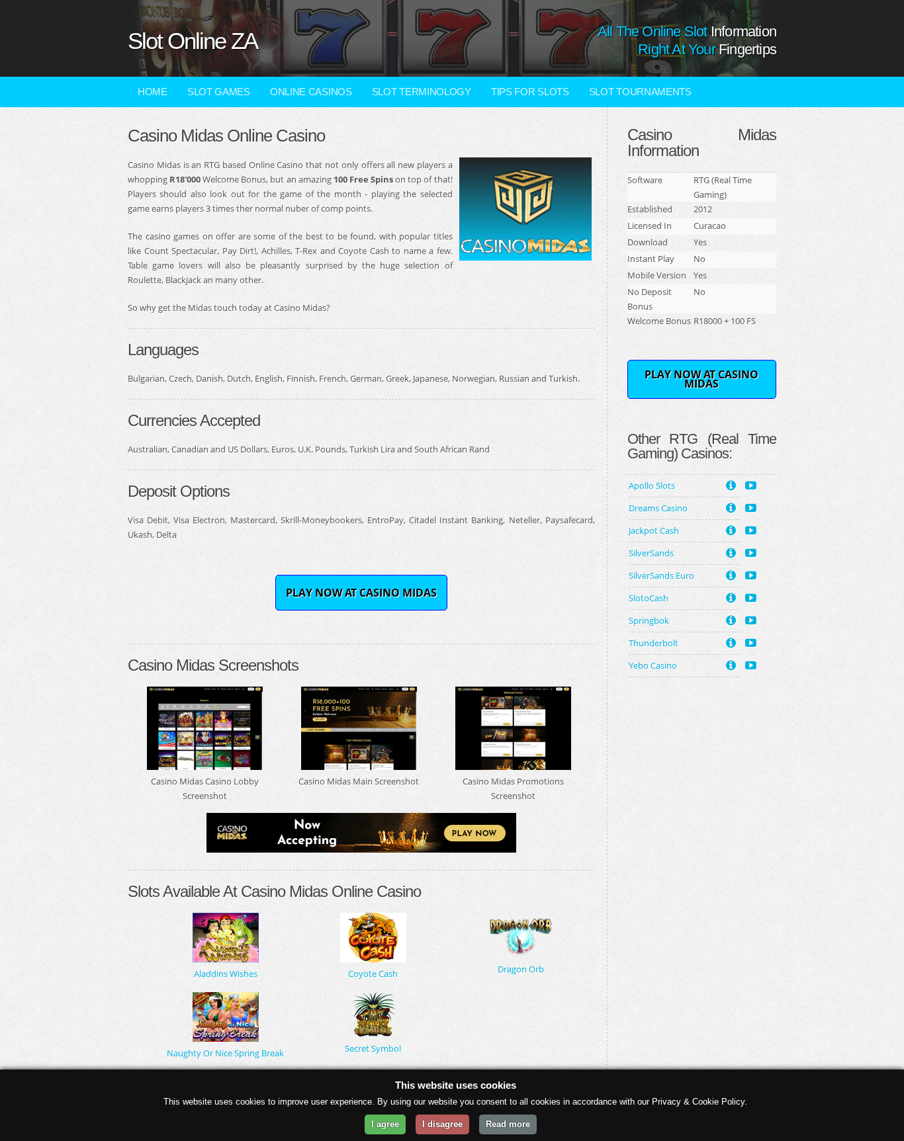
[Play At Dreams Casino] (751, 506)
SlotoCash (648, 598)
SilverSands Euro (661, 575)
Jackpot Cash (654, 530)
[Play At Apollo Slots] (751, 484)
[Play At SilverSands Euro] (751, 574)
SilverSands (651, 553)
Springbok (649, 620)
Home (152, 91)
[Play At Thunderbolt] (751, 641)
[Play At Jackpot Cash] (751, 529)
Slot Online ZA (192, 41)
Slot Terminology (421, 91)
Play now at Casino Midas (361, 592)
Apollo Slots (652, 485)
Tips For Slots (530, 91)
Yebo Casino (653, 665)
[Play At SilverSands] (751, 551)
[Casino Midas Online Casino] (525, 253)
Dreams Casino (658, 508)
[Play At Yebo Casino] (751, 664)
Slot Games (218, 91)
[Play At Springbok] (751, 619)
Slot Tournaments (640, 91)
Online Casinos (311, 91)
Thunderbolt (653, 643)
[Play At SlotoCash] (751, 596)
